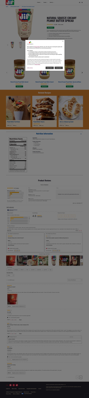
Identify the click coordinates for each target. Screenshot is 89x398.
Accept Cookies (58, 67)
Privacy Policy (37, 46)
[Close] (63, 41)
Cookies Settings (30, 67)
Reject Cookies (49, 67)
